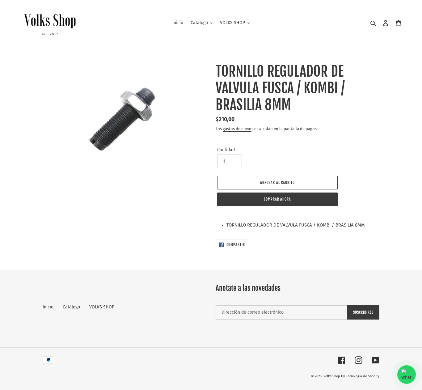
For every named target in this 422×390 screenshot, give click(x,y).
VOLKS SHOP (101, 307)
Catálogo (71, 307)
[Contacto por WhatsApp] (406, 374)
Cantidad (226, 149)
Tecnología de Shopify (362, 376)
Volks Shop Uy (334, 376)
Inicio (48, 307)
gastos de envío (237, 128)
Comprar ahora (277, 199)
